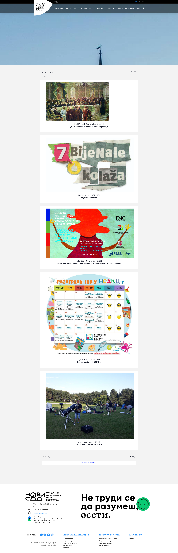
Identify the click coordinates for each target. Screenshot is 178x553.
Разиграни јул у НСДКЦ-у (89, 362)
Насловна (59, 8)
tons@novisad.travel (40, 513)
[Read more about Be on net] (57, 2)
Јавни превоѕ (104, 545)
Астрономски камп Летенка (89, 444)
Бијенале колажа (89, 197)
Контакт (131, 538)
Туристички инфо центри (108, 538)
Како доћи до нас (105, 543)
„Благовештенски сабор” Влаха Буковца (89, 126)
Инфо (110, 8)
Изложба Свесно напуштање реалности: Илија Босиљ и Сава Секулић (89, 263)
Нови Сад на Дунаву (69, 543)
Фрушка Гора (67, 545)
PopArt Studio (52, 545)
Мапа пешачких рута (125, 8)
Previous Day (46, 456)
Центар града (67, 538)
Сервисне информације (107, 541)
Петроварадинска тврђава (72, 541)
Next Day (132, 456)
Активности (86, 8)
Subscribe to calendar (88, 463)
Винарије (65, 548)
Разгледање (71, 8)
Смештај (99, 8)
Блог (139, 8)
